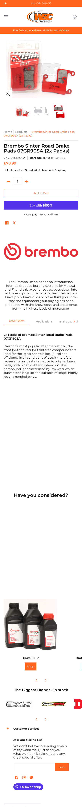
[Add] (26, 181)
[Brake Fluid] (30, 626)
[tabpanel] (41, 353)
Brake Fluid (30, 658)
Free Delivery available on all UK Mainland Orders (41, 30)
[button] (75, 17)
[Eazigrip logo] (19, 704)
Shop (30, 666)
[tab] (17, 321)
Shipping (61, 170)
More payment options (41, 214)
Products (21, 131)
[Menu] (6, 17)
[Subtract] (8, 181)
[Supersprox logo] (53, 704)
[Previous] (36, 680)
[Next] (74, 322)
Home (8, 131)
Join (61, 767)
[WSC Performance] (40, 17)
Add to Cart (41, 193)
